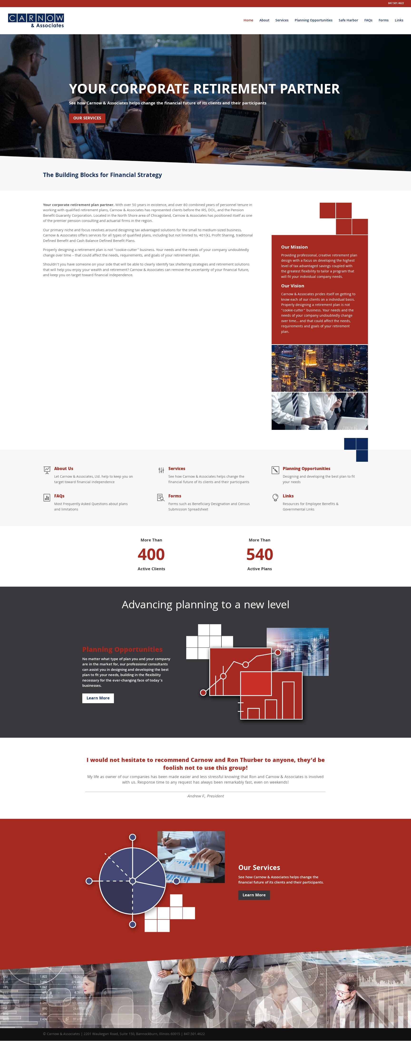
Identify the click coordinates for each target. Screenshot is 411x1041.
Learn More (98, 698)
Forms (384, 21)
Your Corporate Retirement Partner (204, 90)
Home (248, 21)
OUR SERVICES (87, 118)
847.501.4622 (396, 4)
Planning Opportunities (314, 21)
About (264, 21)
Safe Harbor (348, 21)
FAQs (368, 21)
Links (399, 21)
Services (282, 21)
